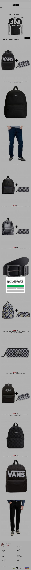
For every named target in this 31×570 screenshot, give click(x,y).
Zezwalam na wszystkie (15, 285)
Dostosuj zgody (15, 288)
